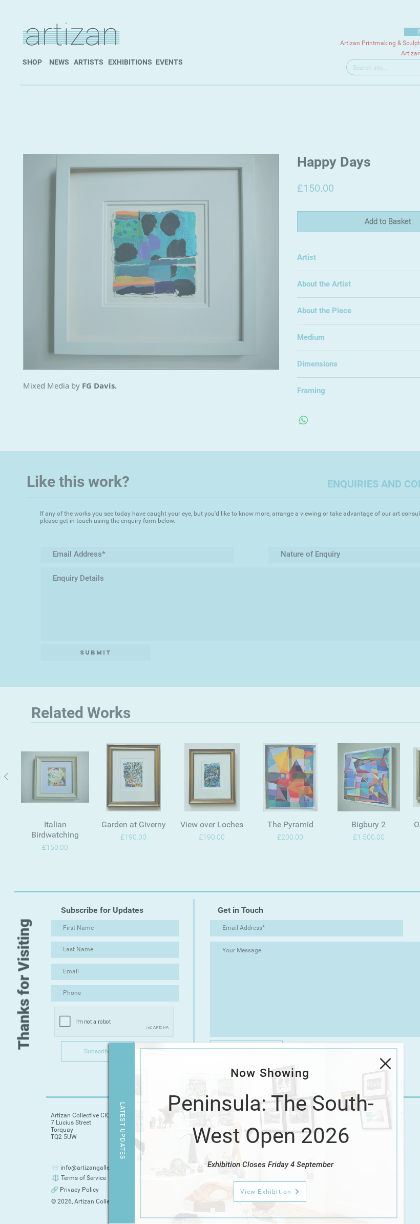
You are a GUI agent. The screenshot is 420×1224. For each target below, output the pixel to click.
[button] (385, 1063)
